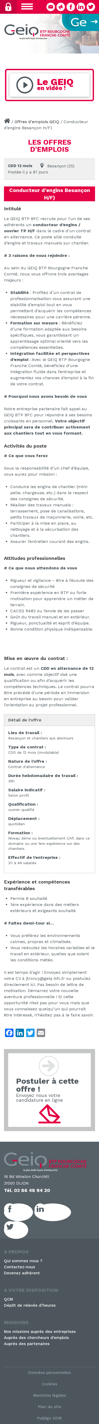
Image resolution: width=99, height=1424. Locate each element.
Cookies (49, 1384)
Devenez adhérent (22, 1273)
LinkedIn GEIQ (58, 1212)
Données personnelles (49, 1372)
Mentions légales (49, 1395)
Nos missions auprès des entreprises (40, 1331)
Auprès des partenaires (27, 1343)
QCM (8, 1299)
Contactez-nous (19, 1267)
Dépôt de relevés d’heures (30, 1305)
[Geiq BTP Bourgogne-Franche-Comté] (38, 33)
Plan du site (49, 1406)
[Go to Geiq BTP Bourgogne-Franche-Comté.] (7, 121)
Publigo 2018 (49, 1418)
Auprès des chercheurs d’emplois (36, 1337)
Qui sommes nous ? (23, 1260)
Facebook (24, 1212)
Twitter (22, 1230)
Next (92, 32)
